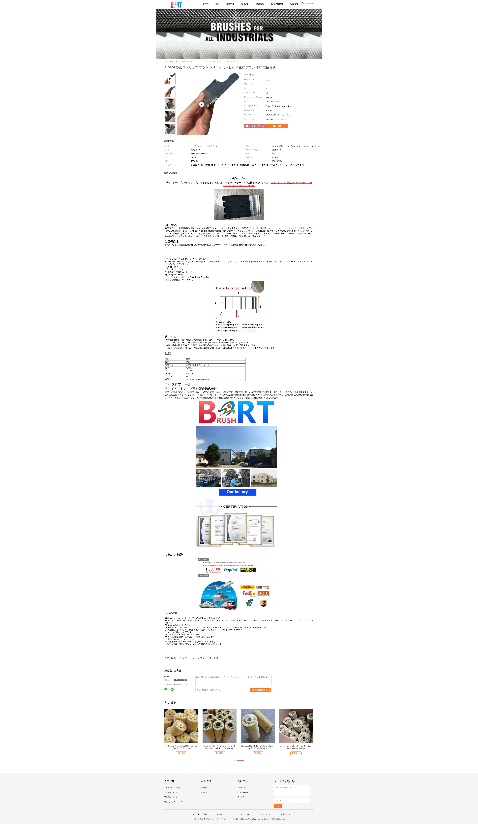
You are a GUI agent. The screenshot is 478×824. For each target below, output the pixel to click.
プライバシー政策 (265, 814)
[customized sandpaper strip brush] (208, 135)
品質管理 (260, 4)
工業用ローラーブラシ (172, 797)
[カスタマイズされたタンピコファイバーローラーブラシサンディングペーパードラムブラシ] (220, 726)
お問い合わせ (277, 4)
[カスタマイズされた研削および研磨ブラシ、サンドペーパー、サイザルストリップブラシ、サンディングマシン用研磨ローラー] (296, 726)
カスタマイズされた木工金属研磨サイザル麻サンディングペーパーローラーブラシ (181, 747)
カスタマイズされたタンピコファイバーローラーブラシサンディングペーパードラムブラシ (220, 747)
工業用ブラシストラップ (173, 788)
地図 (248, 814)
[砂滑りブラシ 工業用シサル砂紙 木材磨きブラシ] (258, 726)
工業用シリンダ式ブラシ (173, 792)
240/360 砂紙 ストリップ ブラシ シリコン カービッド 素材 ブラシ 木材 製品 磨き (210, 61)
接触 (278, 126)
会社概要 (204, 788)
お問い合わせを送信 (261, 690)
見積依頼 (294, 4)
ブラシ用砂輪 (213, 658)
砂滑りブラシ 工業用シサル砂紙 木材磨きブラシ (257, 747)
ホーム (206, 4)
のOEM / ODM (243, 792)
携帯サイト (285, 814)
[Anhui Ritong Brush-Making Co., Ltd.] (176, 4)
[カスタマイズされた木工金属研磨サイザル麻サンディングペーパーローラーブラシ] (181, 726)
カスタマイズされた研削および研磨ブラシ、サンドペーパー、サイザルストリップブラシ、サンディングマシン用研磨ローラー (296, 747)
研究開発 (241, 797)
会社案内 (245, 4)
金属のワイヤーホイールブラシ (192, 658)
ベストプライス (256, 126)
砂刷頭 (173, 658)
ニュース (234, 814)
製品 (217, 4)
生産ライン (242, 788)
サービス (204, 792)
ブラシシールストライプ (173, 802)
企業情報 (230, 4)
